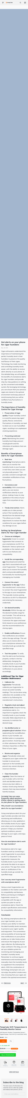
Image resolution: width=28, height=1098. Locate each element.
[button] (20, 2)
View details (14, 1072)
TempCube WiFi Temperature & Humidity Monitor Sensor (13, 1028)
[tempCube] (9, 2)
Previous (7, 983)
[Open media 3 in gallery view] (16, 1020)
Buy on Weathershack (8, 1055)
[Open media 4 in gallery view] (21, 1020)
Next (22, 983)
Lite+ (3, 1041)
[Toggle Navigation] (3, 2)
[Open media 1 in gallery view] (6, 1020)
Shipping (2, 1051)
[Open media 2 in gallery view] (11, 1020)
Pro (11, 1041)
